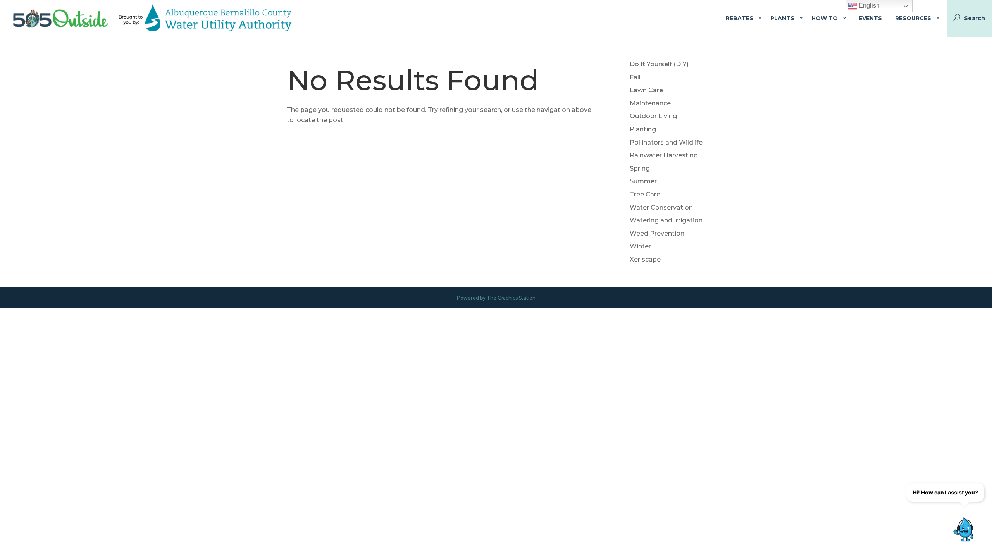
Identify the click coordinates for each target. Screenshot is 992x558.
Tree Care (645, 194)
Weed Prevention (657, 233)
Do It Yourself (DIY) (659, 64)
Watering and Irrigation (666, 220)
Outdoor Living (653, 116)
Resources (913, 18)
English (868, 5)
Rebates (739, 18)
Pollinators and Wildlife (666, 142)
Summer (643, 181)
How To (824, 18)
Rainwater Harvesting (664, 155)
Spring (640, 168)
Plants (782, 18)
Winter (640, 246)
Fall (635, 77)
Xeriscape (645, 259)
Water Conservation (661, 207)
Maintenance (650, 103)
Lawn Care (646, 90)
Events (870, 18)
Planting (643, 129)
